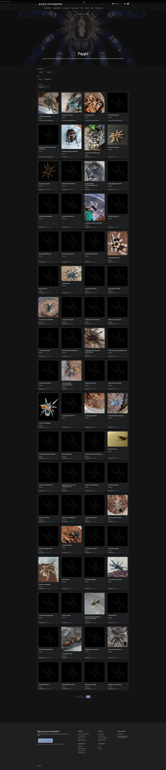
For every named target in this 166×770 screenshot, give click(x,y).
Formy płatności (81, 736)
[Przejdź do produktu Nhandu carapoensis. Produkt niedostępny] (94, 672)
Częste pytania (101, 736)
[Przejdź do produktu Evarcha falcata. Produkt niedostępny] (118, 439)
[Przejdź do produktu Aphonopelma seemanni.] (71, 171)
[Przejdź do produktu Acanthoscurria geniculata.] (94, 137)
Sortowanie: (40, 84)
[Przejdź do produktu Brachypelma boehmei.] (94, 241)
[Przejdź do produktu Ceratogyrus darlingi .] (94, 276)
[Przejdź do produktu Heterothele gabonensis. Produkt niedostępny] (48, 536)
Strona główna (80, 14)
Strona (77, 696)
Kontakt (100, 748)
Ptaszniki (50, 72)
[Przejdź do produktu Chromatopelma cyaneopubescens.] (71, 371)
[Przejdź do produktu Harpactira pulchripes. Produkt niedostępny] (94, 505)
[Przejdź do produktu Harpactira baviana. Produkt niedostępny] (118, 472)
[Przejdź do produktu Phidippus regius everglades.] (71, 137)
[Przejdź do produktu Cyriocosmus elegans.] (48, 407)
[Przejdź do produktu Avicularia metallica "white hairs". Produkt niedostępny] (94, 207)
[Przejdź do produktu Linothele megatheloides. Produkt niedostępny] (48, 637)
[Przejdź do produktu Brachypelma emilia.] (118, 103)
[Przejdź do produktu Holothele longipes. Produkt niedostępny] (118, 536)
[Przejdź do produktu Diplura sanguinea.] (71, 441)
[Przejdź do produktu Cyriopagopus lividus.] (94, 403)
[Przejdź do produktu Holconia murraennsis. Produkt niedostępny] (94, 536)
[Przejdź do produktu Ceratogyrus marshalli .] (118, 276)
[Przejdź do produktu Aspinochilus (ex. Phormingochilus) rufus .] (94, 171)
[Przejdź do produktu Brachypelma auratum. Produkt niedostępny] (71, 241)
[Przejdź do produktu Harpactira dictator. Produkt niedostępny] (48, 505)
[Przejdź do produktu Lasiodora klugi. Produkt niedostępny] (71, 603)
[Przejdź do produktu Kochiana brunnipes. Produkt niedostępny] (94, 567)
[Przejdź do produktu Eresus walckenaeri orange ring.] (94, 441)
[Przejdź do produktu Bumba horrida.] (48, 276)
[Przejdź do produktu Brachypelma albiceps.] (48, 241)
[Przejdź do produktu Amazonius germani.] (48, 171)
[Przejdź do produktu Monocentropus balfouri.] (118, 637)
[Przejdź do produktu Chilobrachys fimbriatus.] (118, 307)
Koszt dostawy (81, 738)
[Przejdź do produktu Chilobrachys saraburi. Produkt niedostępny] (48, 371)
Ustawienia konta (81, 752)
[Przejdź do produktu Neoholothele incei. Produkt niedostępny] (48, 672)
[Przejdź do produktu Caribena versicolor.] (71, 103)
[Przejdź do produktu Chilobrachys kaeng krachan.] (71, 338)
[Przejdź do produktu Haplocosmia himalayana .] (94, 472)
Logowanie (80, 746)
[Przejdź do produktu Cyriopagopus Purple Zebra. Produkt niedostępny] (118, 403)
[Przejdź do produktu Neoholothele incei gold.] (71, 672)
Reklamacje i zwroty (82, 740)
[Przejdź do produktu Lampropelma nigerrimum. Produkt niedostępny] (48, 603)
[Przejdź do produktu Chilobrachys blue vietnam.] (94, 307)
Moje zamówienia (81, 748)
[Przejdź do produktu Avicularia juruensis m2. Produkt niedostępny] (71, 204)
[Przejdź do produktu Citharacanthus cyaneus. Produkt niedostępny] (118, 371)
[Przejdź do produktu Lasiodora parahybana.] (48, 103)
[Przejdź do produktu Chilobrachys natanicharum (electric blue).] (94, 338)
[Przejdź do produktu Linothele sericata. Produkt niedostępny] (71, 639)
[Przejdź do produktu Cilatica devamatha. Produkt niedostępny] (94, 371)
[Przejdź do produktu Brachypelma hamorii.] (118, 243)
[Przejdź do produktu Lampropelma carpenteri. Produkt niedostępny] (118, 567)
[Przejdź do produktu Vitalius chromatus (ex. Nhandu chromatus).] (48, 135)
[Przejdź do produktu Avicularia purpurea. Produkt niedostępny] (118, 204)
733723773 (120, 734)
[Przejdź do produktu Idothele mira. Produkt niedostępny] (71, 567)
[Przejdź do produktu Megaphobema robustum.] (94, 637)
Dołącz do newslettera (45, 740)
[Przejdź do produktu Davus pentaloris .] (94, 103)
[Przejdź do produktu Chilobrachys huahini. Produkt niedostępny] (48, 338)
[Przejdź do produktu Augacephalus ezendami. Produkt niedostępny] (118, 171)
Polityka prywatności (102, 738)
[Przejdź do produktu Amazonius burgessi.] (118, 135)
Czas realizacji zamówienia (83, 733)
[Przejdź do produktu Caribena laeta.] (71, 273)
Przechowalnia (81, 750)
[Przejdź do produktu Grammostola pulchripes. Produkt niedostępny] (48, 472)
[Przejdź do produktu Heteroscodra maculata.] (118, 505)
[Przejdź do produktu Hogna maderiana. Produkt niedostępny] (71, 534)
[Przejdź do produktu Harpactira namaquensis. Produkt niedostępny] (71, 505)
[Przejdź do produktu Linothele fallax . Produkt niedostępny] (118, 603)
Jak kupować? (101, 733)
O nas (99, 746)
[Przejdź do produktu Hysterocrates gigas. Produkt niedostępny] (48, 569)
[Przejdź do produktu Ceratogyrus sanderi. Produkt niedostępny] (71, 307)
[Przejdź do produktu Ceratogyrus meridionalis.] (48, 307)
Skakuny (41, 72)
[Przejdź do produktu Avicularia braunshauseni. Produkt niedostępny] (48, 204)
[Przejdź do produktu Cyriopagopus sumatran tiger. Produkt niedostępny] (48, 441)
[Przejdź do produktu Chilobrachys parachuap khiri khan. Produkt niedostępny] (118, 338)
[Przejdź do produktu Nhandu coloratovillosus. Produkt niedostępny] (118, 672)
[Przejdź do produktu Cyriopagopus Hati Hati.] (71, 403)
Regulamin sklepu (102, 740)
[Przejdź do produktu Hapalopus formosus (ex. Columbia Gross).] (71, 472)
